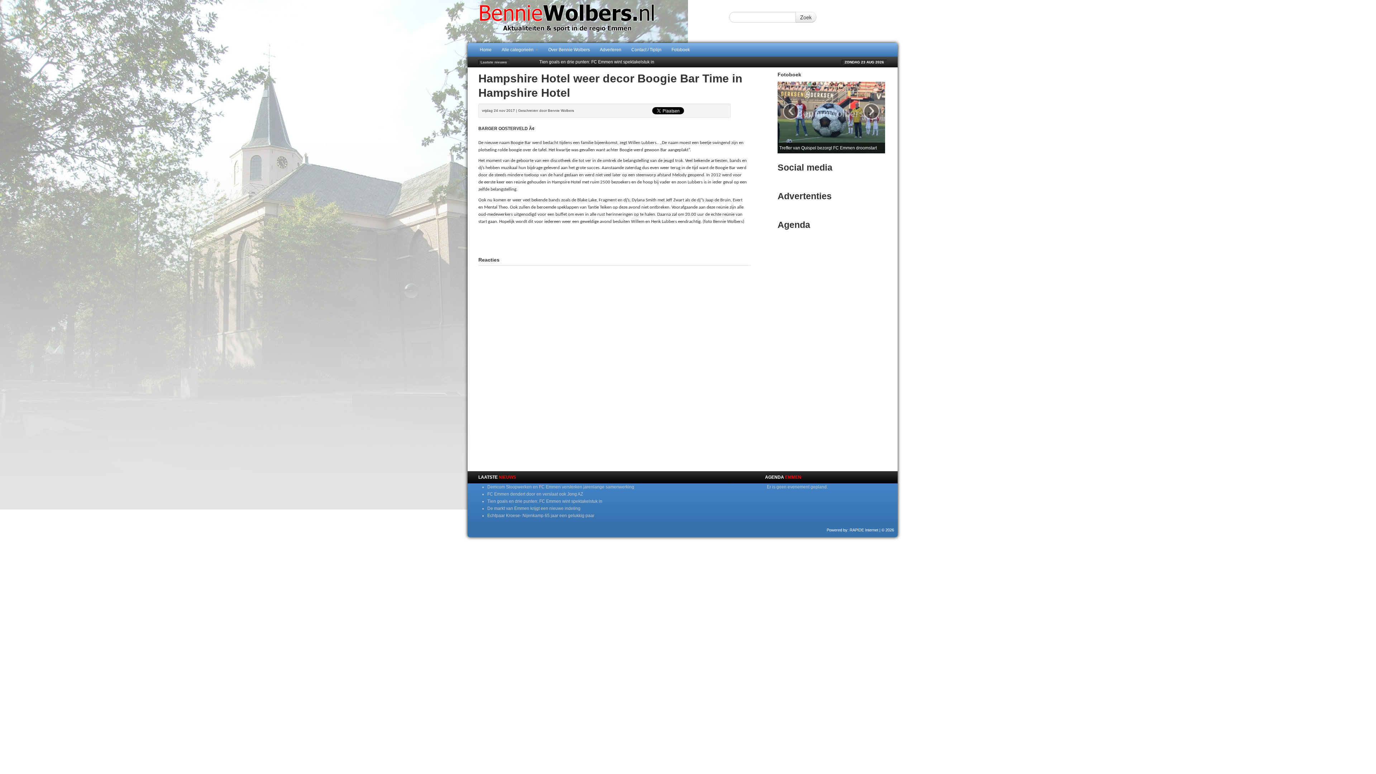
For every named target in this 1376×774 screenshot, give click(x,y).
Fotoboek (681, 49)
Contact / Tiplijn (646, 49)
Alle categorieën (518, 49)
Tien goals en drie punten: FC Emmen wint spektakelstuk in (596, 61)
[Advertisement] (614, 239)
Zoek (806, 17)
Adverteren (610, 49)
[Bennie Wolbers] (589, 21)
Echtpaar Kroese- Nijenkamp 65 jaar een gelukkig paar (540, 515)
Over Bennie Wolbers (569, 49)
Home (486, 49)
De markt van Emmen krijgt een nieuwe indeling (533, 508)
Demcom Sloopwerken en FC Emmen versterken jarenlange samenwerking (560, 486)
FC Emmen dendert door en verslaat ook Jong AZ (535, 494)
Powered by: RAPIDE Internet (852, 530)
